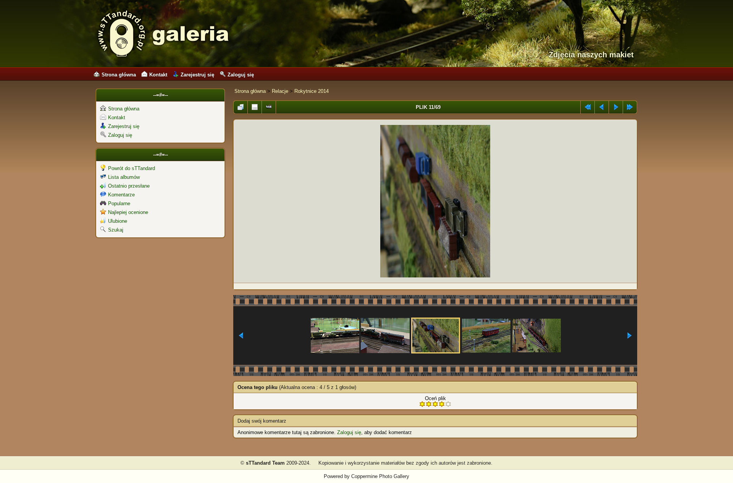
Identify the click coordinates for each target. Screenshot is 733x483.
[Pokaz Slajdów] (269, 105)
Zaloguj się (241, 75)
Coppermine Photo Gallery (380, 476)
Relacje (280, 91)
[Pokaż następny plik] (616, 105)
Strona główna (119, 75)
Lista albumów (124, 177)
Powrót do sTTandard (131, 168)
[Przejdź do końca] (630, 105)
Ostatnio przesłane (129, 186)
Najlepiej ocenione (128, 212)
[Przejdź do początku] (587, 105)
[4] (441, 404)
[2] (428, 404)
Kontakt (158, 75)
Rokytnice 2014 (311, 91)
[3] (435, 404)
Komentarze (121, 195)
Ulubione (117, 221)
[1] (422, 404)
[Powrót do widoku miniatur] (240, 105)
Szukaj (115, 230)
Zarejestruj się (197, 75)
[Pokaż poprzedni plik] (602, 105)
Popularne (119, 203)
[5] (448, 404)
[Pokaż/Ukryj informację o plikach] (255, 105)
